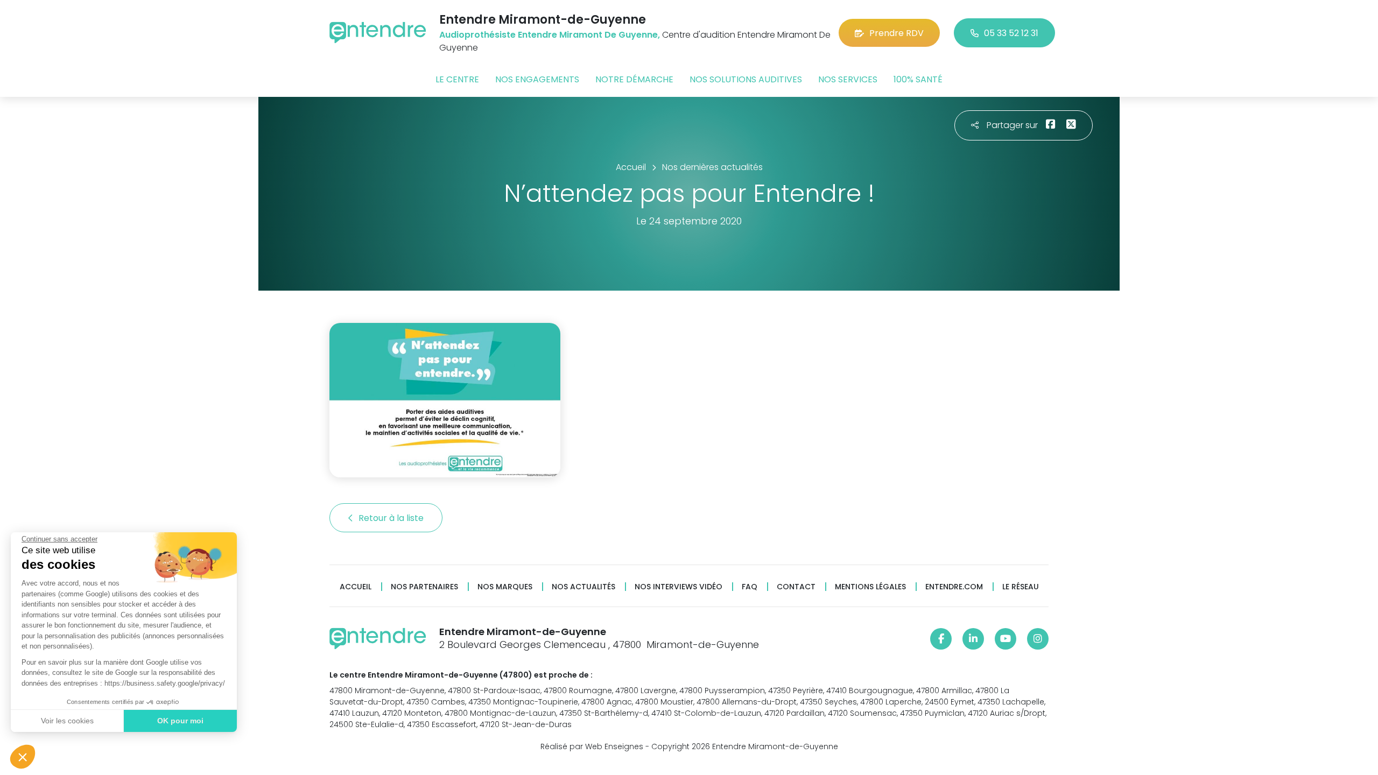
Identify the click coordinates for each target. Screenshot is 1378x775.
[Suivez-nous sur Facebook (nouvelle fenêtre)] (941, 639)
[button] (23, 757)
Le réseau (1020, 586)
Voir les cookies (67, 720)
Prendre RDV (896, 33)
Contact (796, 586)
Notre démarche (634, 79)
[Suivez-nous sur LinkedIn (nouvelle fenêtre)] (973, 639)
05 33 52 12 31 (1011, 33)
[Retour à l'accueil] (377, 33)
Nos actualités (583, 586)
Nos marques (504, 586)
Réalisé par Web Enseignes (591, 746)
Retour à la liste (392, 518)
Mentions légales (870, 586)
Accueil (355, 586)
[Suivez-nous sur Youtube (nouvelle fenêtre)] (1005, 639)
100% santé (918, 79)
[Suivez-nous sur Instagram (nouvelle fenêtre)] (1038, 639)
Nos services (847, 79)
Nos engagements (537, 79)
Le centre (457, 79)
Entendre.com (954, 586)
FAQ (749, 586)
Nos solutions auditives (746, 79)
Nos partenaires (424, 586)
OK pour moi (180, 720)
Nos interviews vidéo (678, 586)
